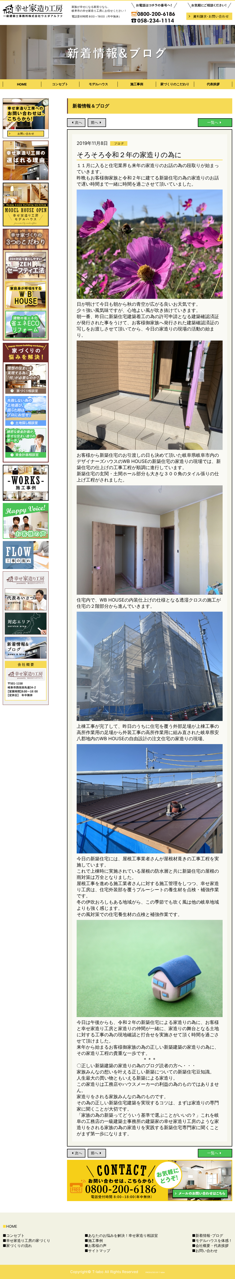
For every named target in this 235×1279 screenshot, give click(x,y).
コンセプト (60, 84)
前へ (94, 122)
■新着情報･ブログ (207, 1235)
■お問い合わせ (205, 1250)
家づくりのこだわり (174, 84)
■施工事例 (94, 1240)
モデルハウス (98, 84)
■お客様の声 (95, 1245)
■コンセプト (14, 1235)
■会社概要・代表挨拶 (210, 1245)
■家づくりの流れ (17, 1245)
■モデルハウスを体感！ (212, 1240)
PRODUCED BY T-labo (155, 1272)
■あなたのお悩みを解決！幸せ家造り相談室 (121, 1235)
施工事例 (136, 84)
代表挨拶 (213, 84)
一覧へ (212, 122)
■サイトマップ (97, 1250)
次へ (78, 122)
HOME (22, 84)
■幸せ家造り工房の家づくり (26, 1240)
